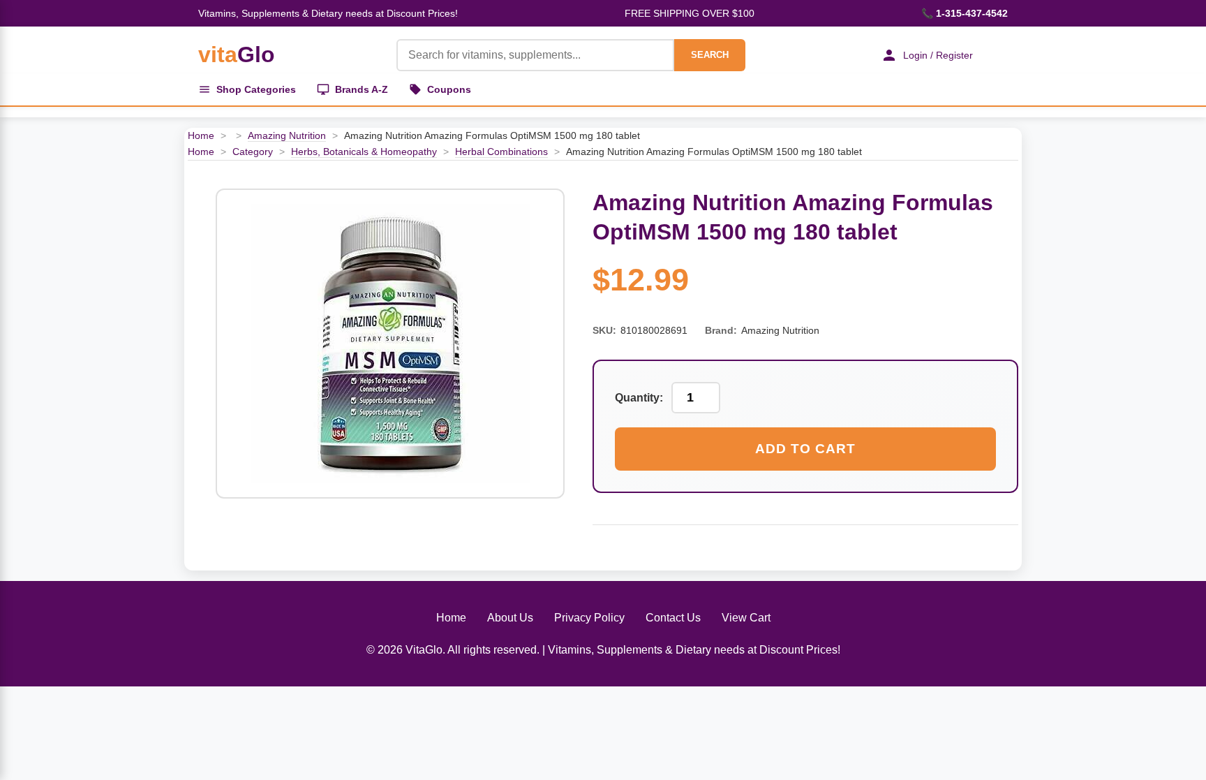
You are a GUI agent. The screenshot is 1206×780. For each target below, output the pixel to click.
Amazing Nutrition (287, 135)
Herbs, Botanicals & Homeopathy (364, 151)
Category (252, 151)
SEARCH (710, 55)
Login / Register (938, 55)
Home (201, 135)
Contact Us (673, 618)
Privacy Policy (589, 618)
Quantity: (639, 398)
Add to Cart (805, 448)
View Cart (746, 618)
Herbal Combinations (501, 151)
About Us (510, 618)
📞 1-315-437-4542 (964, 13)
